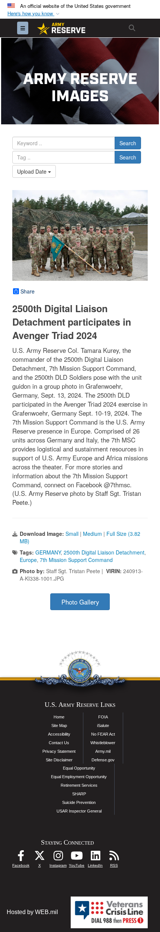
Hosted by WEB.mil (32, 912)
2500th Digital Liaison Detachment (104, 552)
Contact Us (59, 742)
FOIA (103, 717)
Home (59, 717)
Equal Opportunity (79, 768)
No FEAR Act (103, 734)
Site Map (59, 725)
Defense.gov (103, 760)
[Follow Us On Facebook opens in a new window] (21, 857)
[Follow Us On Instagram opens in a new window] (58, 857)
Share (27, 291)
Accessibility (59, 734)
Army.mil (103, 751)
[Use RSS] (114, 857)
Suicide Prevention (79, 802)
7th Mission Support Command (76, 559)
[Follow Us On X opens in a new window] (39, 857)
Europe (28, 559)
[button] (34, 14)
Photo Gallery (80, 601)
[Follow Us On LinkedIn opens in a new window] (95, 857)
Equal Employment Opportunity (79, 776)
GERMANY (48, 552)
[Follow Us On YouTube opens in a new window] (76, 857)
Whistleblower (102, 742)
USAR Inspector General (79, 811)
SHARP (79, 794)
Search (127, 143)
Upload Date (32, 171)
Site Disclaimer (59, 760)
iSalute (103, 725)
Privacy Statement (59, 751)
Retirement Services (79, 785)
